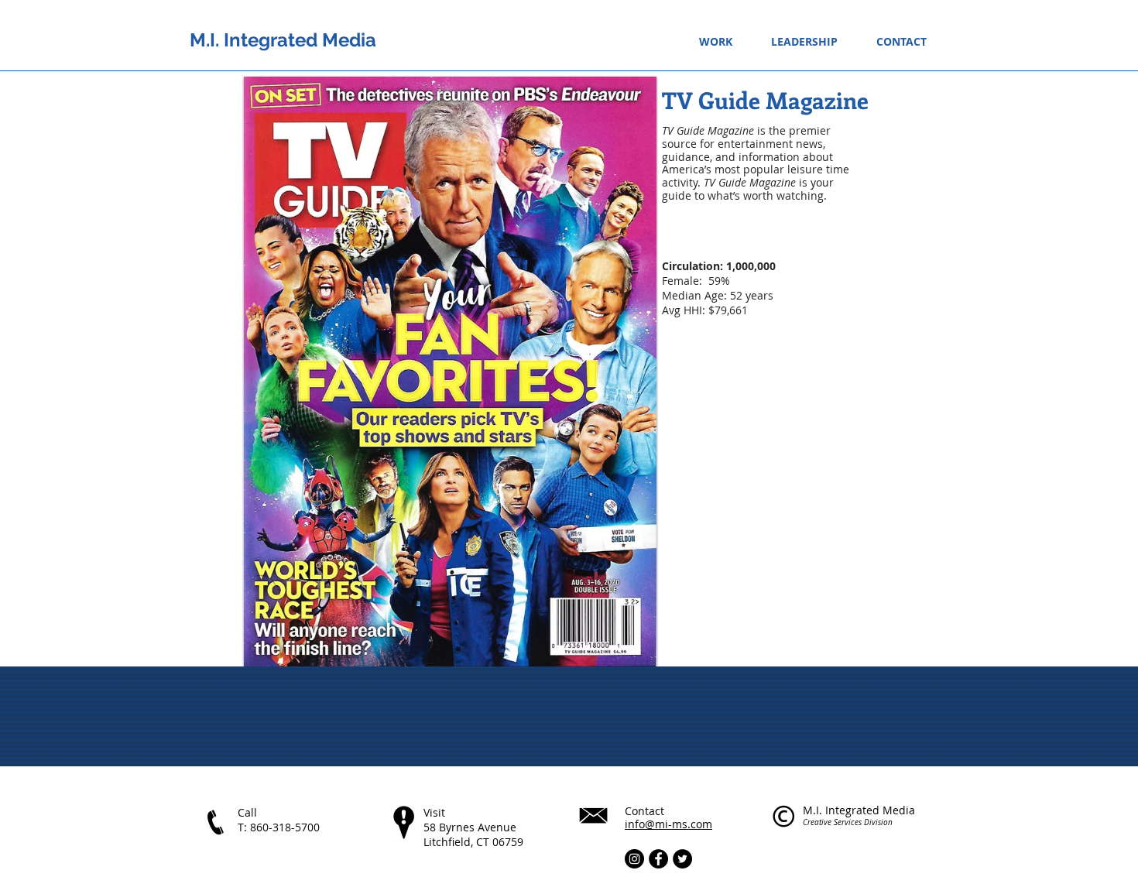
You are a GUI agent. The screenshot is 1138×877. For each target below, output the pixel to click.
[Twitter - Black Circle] (682, 858)
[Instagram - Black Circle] (634, 858)
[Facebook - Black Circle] (658, 858)
